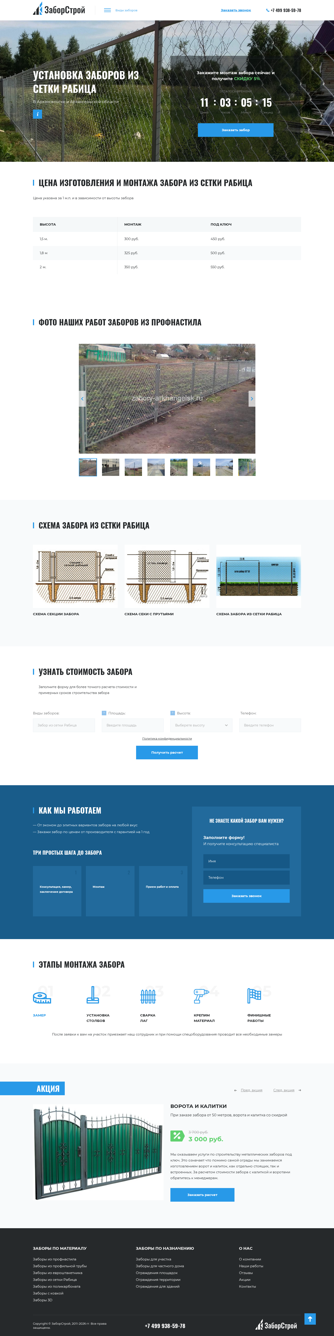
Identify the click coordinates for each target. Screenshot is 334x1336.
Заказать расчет (202, 1195)
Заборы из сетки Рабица (55, 1280)
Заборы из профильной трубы (60, 1266)
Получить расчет (167, 752)
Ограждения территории (158, 1280)
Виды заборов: (46, 713)
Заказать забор (236, 130)
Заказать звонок (247, 896)
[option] (167, 399)
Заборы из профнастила (54, 1259)
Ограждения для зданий (157, 1286)
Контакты (247, 1286)
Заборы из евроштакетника (57, 1273)
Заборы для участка (153, 1259)
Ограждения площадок (157, 1273)
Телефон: (248, 713)
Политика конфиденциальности (167, 738)
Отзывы (246, 1273)
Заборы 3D (42, 1300)
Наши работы (251, 1266)
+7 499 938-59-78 (286, 10)
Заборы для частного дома (160, 1266)
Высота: (184, 713)
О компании (250, 1259)
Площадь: (116, 713)
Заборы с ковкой (48, 1293)
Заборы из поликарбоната (56, 1286)
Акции (244, 1280)
